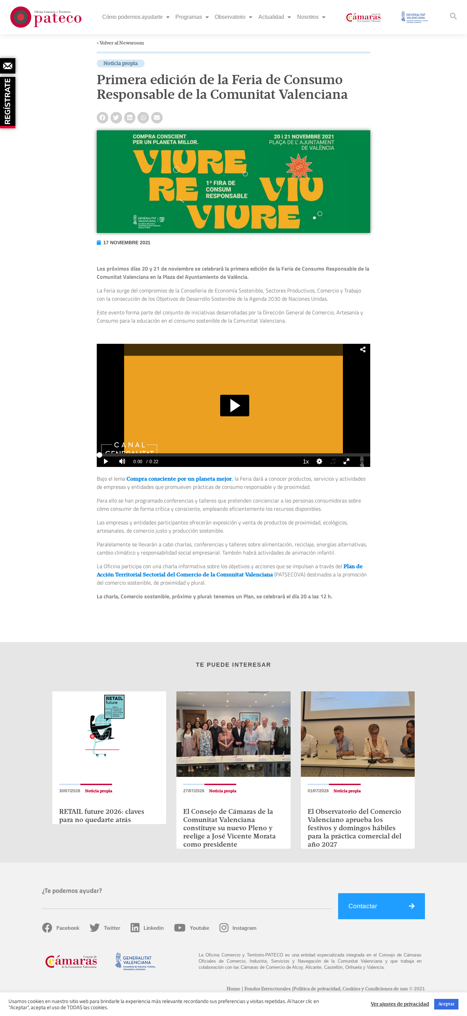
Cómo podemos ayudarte (132, 17)
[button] (102, 117)
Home (233, 989)
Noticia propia (121, 63)
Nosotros (308, 17)
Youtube (199, 928)
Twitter (112, 928)
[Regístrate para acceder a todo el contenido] (8, 100)
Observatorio (230, 17)
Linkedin (154, 928)
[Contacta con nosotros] (7, 66)
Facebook (67, 928)
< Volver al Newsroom (120, 43)
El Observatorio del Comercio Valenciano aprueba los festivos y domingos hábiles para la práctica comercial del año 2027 (354, 828)
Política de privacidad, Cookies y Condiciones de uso (350, 989)
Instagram (244, 928)
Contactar (362, 906)
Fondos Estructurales (267, 989)
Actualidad (271, 17)
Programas (188, 17)
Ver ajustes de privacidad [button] (400, 1004)
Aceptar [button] (446, 1004)
